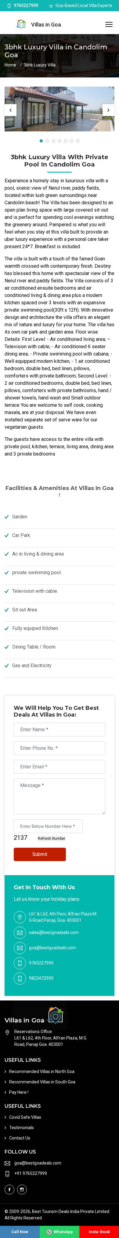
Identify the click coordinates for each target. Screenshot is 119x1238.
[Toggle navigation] (108, 24)
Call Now (19, 1231)
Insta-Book (99, 1231)
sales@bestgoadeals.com (54, 932)
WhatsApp (63, 1231)
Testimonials (21, 1127)
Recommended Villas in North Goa (41, 1071)
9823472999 (41, 978)
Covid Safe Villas (25, 1117)
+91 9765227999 (30, 1173)
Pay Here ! (18, 1092)
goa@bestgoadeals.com (52, 947)
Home (10, 65)
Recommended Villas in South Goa (42, 1081)
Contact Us (19, 1138)
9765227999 (26, 5)
